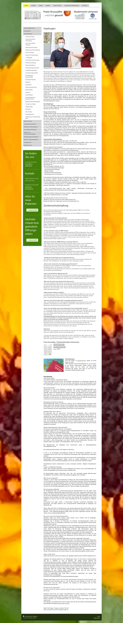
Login (98, 616)
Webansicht (97, 618)
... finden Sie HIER (32, 210)
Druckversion (28, 616)
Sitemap (35, 616)
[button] (59, 345)
